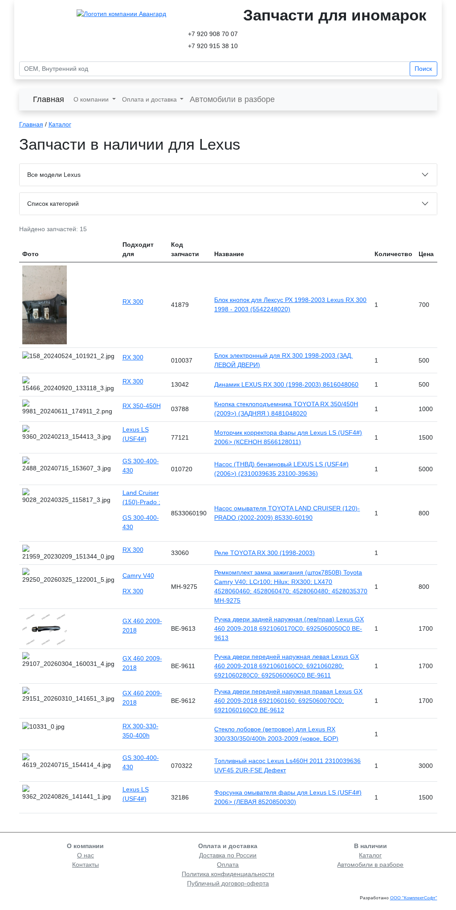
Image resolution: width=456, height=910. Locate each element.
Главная (48, 99)
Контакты (85, 864)
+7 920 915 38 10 (213, 45)
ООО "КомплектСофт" (413, 897)
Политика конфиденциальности (228, 873)
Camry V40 (138, 575)
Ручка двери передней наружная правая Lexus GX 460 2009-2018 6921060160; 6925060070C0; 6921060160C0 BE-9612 (288, 701)
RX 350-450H (141, 405)
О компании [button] (91, 99)
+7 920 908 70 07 (213, 33)
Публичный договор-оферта (228, 883)
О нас (85, 855)
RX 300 (132, 301)
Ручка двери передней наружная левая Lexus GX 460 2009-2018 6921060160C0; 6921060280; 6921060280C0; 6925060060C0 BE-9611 (286, 666)
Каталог (60, 124)
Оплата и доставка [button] (150, 99)
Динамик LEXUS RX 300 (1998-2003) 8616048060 (286, 384)
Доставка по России (227, 855)
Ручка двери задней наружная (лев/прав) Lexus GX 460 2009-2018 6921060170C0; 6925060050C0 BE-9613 (289, 628)
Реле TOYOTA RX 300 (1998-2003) (264, 552)
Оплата (228, 864)
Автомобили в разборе (232, 99)
